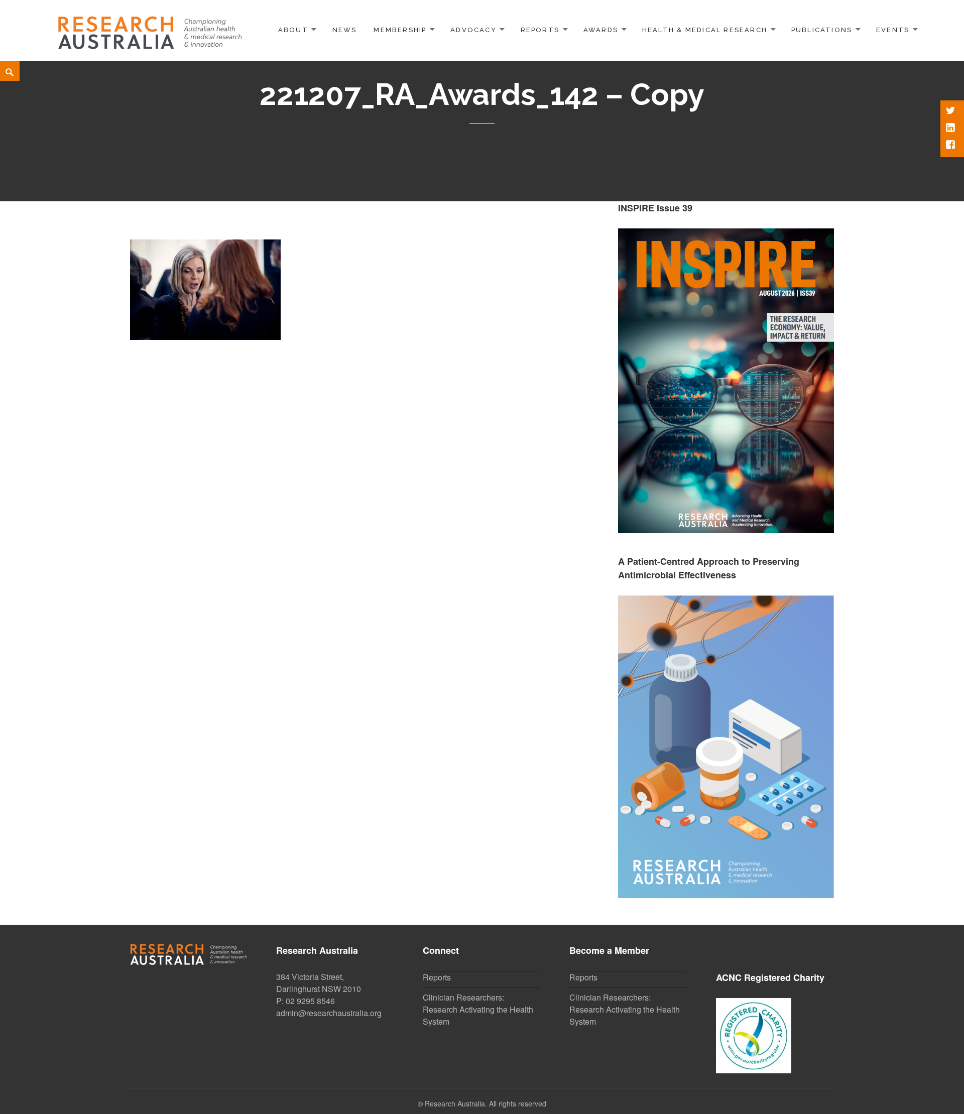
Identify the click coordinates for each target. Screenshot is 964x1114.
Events (892, 30)
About (293, 30)
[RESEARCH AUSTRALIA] (150, 29)
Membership (400, 30)
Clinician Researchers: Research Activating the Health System (478, 1009)
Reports (540, 30)
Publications (822, 30)
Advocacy (473, 30)
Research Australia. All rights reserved (485, 1103)
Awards (600, 30)
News (344, 30)
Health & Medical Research (704, 30)
